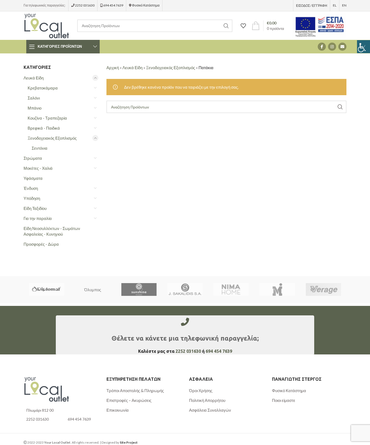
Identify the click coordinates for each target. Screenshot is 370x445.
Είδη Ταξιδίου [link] (35, 208)
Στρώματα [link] (33, 158)
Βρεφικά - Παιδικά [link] (44, 128)
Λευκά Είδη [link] (34, 77)
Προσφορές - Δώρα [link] (41, 244)
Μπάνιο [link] (34, 107)
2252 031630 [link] (85, 5)
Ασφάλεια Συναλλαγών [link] (210, 410)
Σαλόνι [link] (34, 97)
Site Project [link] (129, 442)
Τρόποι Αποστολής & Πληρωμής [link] (135, 390)
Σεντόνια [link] (39, 148)
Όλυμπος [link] (92, 289)
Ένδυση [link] (31, 188)
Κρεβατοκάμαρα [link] (43, 87)
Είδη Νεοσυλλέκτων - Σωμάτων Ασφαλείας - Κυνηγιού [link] (52, 231)
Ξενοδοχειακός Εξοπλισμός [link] (52, 138)
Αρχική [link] (112, 67)
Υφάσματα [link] (33, 178)
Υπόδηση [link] (32, 198)
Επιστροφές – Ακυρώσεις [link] (128, 400)
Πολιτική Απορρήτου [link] (207, 400)
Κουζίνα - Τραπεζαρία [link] (47, 118)
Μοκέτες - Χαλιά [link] (38, 168)
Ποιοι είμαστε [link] (283, 400)
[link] (363, 46)
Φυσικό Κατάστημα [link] (146, 5)
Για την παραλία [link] (38, 218)
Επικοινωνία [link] (117, 410)
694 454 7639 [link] (113, 5)
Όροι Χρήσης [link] (200, 390)
